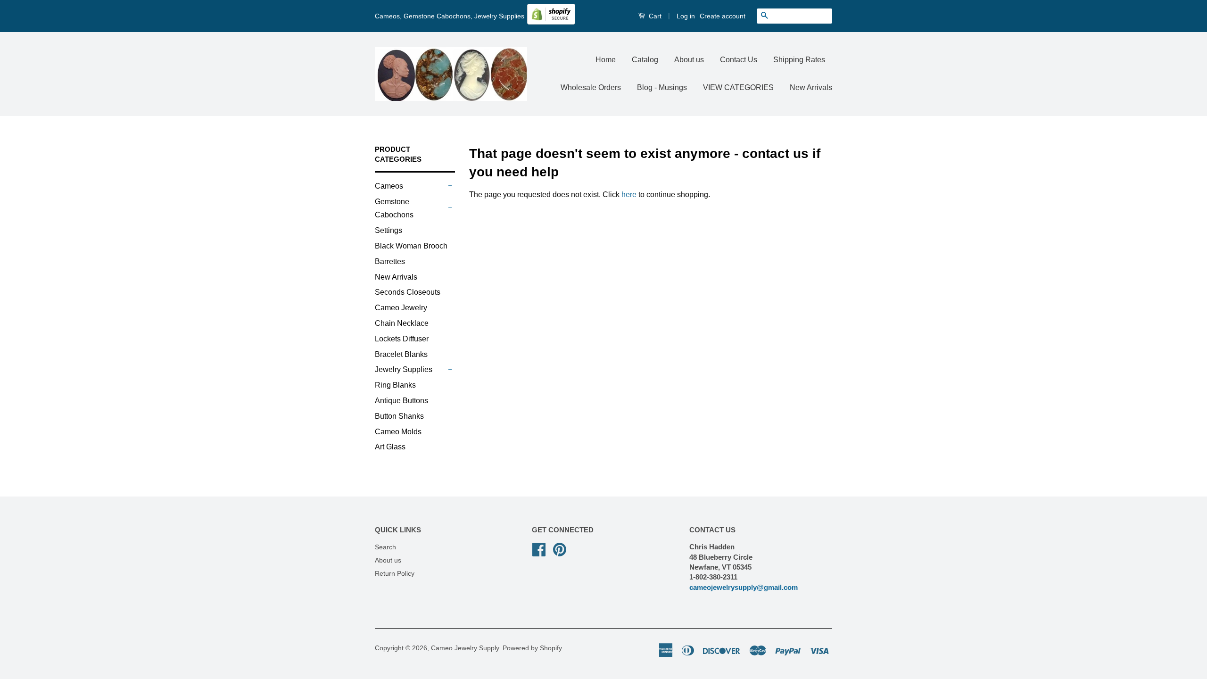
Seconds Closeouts (407, 292)
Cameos (389, 186)
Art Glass (390, 447)
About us (689, 60)
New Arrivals (811, 87)
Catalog (645, 60)
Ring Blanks (395, 385)
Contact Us (738, 60)
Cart (654, 16)
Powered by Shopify (532, 648)
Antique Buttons (401, 401)
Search (385, 547)
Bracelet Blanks (401, 354)
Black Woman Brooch (411, 246)
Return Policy (394, 573)
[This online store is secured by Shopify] (551, 22)
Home (605, 60)
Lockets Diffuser (402, 339)
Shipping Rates (799, 60)
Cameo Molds (398, 432)
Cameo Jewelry (401, 308)
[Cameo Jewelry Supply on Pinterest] (560, 548)
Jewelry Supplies (403, 369)
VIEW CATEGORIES (738, 87)
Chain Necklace (402, 323)
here (629, 194)
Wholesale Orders (591, 87)
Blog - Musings (662, 87)
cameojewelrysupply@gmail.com (743, 587)
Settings (388, 230)
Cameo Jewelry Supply (465, 648)
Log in (686, 16)
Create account (722, 16)
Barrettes (390, 261)
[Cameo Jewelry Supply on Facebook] (539, 548)
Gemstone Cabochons (394, 208)
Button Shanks (399, 416)
